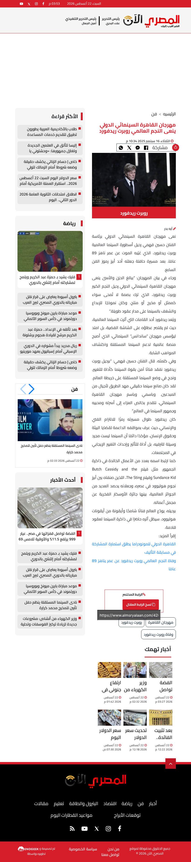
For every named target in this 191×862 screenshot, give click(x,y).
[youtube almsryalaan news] (21, 4)
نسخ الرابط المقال (139, 604)
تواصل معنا (110, 854)
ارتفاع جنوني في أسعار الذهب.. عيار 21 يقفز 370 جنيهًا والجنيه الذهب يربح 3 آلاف (109, 686)
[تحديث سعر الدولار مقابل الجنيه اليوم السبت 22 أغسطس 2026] (135, 717)
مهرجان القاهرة (160, 622)
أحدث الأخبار (63, 479)
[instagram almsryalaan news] (36, 4)
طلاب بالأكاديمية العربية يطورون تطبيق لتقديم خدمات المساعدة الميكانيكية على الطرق (52, 132)
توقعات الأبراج (127, 815)
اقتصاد (109, 803)
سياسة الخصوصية (83, 848)
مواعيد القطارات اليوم (71, 815)
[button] (31, 389)
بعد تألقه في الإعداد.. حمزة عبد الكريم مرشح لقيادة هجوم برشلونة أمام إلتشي (50, 332)
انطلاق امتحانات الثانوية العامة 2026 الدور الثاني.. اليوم (48, 197)
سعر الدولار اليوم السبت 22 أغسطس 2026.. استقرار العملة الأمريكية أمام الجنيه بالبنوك (110, 734)
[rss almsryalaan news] (72, 829)
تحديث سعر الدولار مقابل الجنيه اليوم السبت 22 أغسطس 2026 (135, 734)
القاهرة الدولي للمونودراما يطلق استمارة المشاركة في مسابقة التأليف (134, 548)
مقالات (41, 803)
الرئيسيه (169, 114)
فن (154, 114)
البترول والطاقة (83, 803)
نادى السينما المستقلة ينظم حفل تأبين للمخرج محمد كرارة (50, 605)
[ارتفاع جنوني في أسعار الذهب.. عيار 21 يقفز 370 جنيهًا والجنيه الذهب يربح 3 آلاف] (109, 670)
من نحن (113, 848)
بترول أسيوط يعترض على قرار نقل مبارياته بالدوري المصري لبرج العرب (50, 300)
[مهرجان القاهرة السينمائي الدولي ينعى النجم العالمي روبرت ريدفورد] (138, 147)
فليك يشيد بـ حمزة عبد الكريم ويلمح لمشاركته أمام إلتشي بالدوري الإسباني (47, 280)
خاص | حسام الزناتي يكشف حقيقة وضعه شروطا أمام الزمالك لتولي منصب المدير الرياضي (50, 164)
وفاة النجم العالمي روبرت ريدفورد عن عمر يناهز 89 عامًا (134, 565)
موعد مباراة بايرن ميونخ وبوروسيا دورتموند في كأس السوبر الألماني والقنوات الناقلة (50, 316)
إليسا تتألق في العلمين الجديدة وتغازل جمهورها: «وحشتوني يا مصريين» (52, 148)
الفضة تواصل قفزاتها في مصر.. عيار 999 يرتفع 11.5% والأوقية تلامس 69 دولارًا (161, 686)
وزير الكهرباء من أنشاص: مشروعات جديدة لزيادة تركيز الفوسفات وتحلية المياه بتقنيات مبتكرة (135, 686)
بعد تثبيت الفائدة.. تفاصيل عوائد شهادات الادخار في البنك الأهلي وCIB (160, 734)
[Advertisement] (95, 68)
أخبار (153, 803)
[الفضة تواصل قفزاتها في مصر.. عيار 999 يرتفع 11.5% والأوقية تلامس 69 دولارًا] (160, 670)
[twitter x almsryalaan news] (29, 4)
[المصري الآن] (151, 21)
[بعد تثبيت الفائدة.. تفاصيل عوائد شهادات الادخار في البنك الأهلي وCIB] (160, 717)
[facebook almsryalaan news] (43, 4)
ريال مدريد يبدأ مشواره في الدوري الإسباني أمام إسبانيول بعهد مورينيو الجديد (48, 348)
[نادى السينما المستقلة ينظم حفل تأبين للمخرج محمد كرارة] (50, 420)
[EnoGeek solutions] (28, 848)
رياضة (69, 223)
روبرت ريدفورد (131, 622)
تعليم (59, 803)
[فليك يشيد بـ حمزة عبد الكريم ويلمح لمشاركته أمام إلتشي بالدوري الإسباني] (50, 251)
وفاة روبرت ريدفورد (158, 634)
